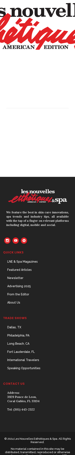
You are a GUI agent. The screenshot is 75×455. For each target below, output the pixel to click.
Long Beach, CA (18, 343)
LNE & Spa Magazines (22, 261)
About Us (13, 302)
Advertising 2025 (19, 286)
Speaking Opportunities (23, 368)
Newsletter (15, 278)
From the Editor (18, 294)
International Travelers (23, 360)
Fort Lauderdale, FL (21, 351)
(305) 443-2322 (24, 409)
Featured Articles (19, 269)
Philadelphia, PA (18, 335)
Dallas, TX (14, 327)
